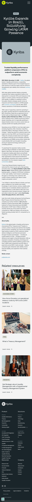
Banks (19, 449)
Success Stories (5, 465)
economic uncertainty (10, 104)
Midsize (19, 445)
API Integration (5, 435)
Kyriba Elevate (5, 478)
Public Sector (21, 447)
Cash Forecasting (6, 437)
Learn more (6, 306)
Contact (20, 474)
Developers (20, 467)
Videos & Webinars (6, 470)
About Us (20, 463)
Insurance (20, 425)
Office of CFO (21, 433)
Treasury (4, 418)
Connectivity (4, 425)
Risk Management (6, 421)
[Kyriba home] (7, 3)
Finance (19, 416)
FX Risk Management (7, 447)
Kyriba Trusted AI (6, 451)
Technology (20, 418)
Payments (4, 423)
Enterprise (20, 443)
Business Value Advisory (7, 474)
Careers (19, 470)
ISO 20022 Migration (6, 449)
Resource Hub (5, 463)
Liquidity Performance (7, 416)
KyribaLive (4, 476)
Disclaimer (26, 490)
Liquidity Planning (6, 453)
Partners (20, 472)
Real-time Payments (6, 456)
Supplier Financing (6, 458)
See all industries (21, 427)
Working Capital (5, 427)
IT (18, 437)
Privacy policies (6, 490)
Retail (19, 421)
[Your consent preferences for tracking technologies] (2, 499)
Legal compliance (17, 490)
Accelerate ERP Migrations (8, 433)
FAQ (3, 472)
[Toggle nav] (28, 2)
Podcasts (4, 467)
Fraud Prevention (6, 439)
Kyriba (22, 80)
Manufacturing (21, 423)
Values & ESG (21, 465)
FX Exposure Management (8, 445)
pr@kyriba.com (6, 257)
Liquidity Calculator (6, 480)
